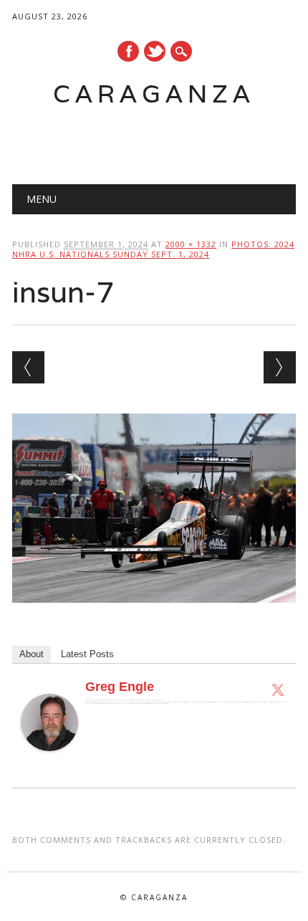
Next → (280, 367)
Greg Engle (119, 686)
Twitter (154, 51)
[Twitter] (278, 689)
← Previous (28, 367)
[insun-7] (154, 616)
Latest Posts (87, 654)
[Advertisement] (159, 140)
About (31, 654)
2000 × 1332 (190, 244)
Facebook (128, 51)
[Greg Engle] (49, 764)
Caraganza (154, 93)
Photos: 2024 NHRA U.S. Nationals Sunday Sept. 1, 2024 (153, 249)
